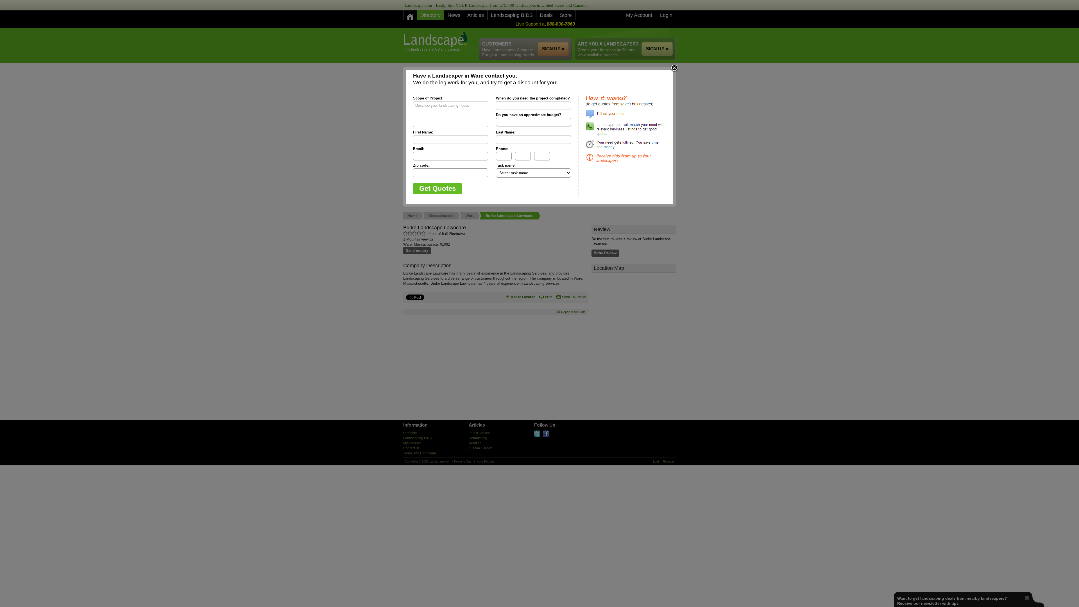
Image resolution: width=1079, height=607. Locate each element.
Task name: (506, 165)
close (674, 68)
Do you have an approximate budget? (528, 115)
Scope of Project (427, 98)
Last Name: (505, 132)
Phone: (502, 149)
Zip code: (421, 165)
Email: (418, 149)
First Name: (423, 132)
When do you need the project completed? (533, 98)
